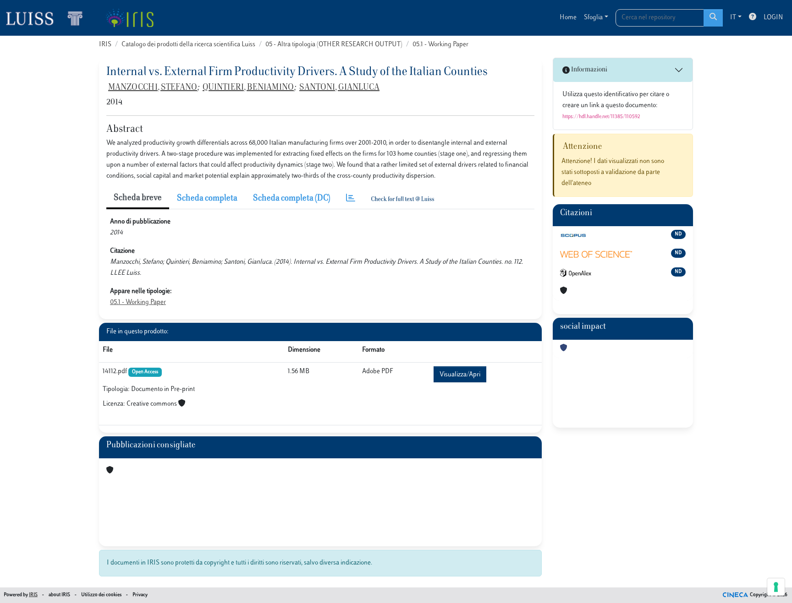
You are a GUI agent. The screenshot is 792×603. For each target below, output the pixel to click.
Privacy (140, 595)
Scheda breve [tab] (138, 198)
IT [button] (733, 17)
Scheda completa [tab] (207, 199)
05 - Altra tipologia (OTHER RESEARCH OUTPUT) (333, 44)
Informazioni (588, 69)
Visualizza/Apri (460, 374)
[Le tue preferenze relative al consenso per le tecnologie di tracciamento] (776, 587)
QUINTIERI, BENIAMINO (248, 88)
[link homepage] (48, 18)
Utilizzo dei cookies (101, 595)
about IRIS (59, 595)
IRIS (105, 44)
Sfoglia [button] (593, 17)
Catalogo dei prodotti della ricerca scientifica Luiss (188, 44)
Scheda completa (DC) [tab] (291, 199)
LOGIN (773, 17)
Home (568, 17)
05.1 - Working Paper (440, 44)
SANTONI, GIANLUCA (339, 88)
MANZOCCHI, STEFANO (152, 88)
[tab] (350, 199)
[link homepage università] (129, 18)
